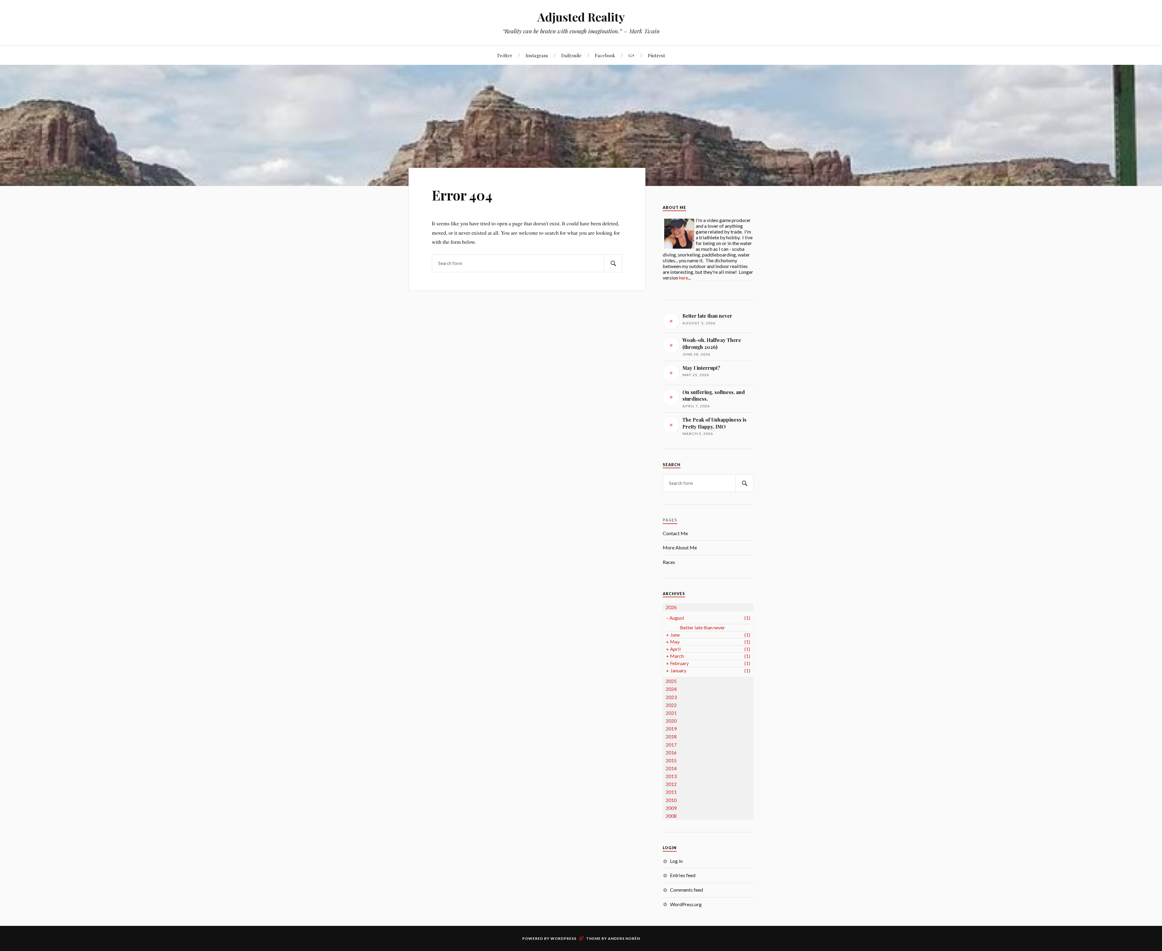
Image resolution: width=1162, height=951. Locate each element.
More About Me (680, 547)
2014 (671, 768)
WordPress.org (686, 904)
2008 (671, 816)
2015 (671, 760)
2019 (671, 728)
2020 (671, 721)
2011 (671, 792)
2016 (671, 752)
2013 (671, 776)
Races (669, 562)
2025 (671, 681)
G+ (632, 55)
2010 (671, 800)
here (683, 277)
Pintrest (656, 55)
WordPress (563, 938)
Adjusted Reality (581, 17)
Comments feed (686, 890)
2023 (671, 697)
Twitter (504, 55)
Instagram (537, 55)
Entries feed (682, 875)
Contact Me (675, 533)
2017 (671, 744)
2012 (671, 784)
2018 (671, 736)
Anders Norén (624, 938)
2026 (671, 607)
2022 (671, 705)
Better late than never (702, 627)
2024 (671, 689)
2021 (671, 713)
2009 (671, 808)
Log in (676, 861)
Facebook (605, 55)
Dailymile (571, 55)
